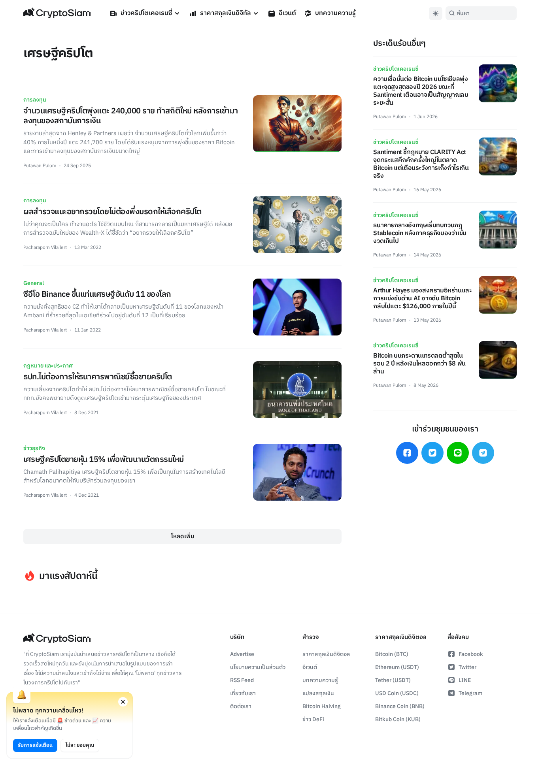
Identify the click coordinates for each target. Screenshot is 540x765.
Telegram (470, 693)
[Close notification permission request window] (123, 702)
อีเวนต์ (287, 13)
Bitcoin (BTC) (391, 654)
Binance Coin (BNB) (400, 706)
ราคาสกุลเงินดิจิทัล (225, 13)
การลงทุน (34, 99)
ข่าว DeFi (313, 719)
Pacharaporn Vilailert (45, 247)
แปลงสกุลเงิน (318, 693)
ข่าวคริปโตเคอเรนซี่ (146, 13)
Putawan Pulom (39, 166)
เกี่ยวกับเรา (243, 693)
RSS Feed (242, 680)
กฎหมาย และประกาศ (48, 365)
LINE (465, 680)
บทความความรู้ (335, 13)
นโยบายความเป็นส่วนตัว (257, 667)
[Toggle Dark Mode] (435, 13)
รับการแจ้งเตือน (35, 745)
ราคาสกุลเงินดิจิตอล (326, 654)
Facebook (471, 654)
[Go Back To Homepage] (57, 13)
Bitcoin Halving (321, 706)
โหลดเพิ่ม (182, 536)
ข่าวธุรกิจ (34, 448)
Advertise (242, 654)
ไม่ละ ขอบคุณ (80, 745)
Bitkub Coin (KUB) (398, 719)
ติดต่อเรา (240, 706)
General (33, 283)
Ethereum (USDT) (397, 667)
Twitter (467, 667)
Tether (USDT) (393, 680)
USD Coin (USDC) (397, 693)
